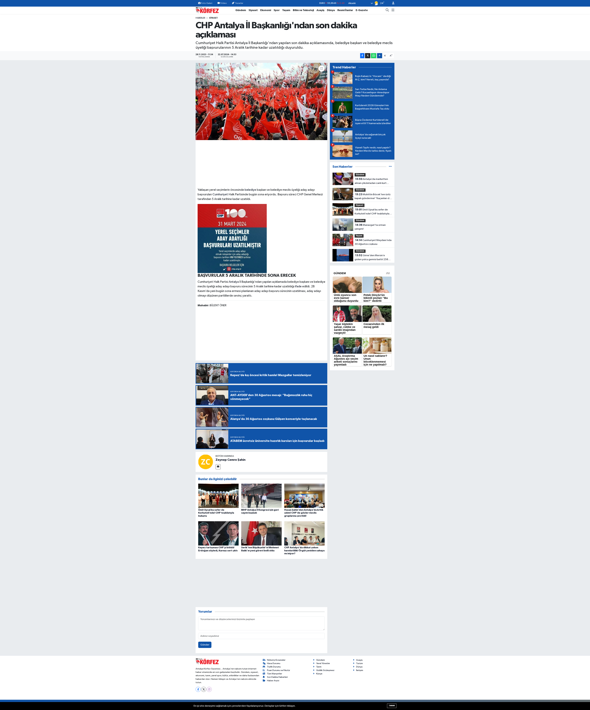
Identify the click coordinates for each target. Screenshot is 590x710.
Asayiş (320, 10)
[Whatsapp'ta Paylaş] (373, 55)
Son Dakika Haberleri (277, 677)
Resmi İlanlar (345, 10)
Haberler (200, 18)
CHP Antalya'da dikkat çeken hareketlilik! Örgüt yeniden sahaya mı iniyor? (304, 550)
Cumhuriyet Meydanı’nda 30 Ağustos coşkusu (373, 242)
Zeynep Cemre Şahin (231, 459)
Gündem (240, 10)
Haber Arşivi (273, 680)
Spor (277, 10)
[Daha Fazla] (379, 55)
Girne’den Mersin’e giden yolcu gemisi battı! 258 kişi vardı (371, 257)
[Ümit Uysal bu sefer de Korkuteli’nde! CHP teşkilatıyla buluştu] (218, 495)
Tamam (392, 705)
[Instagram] (209, 689)
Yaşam (286, 10)
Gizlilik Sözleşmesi (325, 670)
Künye (319, 674)
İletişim (359, 670)
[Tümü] (390, 166)
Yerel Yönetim (323, 663)
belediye (250, 189)
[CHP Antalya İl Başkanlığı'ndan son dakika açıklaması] (261, 101)
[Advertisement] (261, 163)
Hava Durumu (273, 663)
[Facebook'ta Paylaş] (362, 55)
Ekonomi (265, 10)
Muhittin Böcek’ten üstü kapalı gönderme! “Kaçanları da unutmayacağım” (373, 196)
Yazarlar (239, 3)
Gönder (204, 644)
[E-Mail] (218, 466)
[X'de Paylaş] (367, 55)
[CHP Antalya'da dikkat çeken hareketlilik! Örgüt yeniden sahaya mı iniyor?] (304, 533)
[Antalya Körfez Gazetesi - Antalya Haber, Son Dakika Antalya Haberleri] (207, 10)
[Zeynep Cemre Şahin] (205, 461)
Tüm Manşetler (274, 674)
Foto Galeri (206, 3)
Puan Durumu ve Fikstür (278, 670)
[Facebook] (198, 689)
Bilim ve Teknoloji (303, 10)
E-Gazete (362, 10)
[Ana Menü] (392, 10)
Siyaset (253, 10)
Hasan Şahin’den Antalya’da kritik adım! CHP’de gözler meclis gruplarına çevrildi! (303, 513)
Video (224, 3)
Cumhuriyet (220, 194)
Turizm (359, 663)
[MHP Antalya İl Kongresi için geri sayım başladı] (261, 495)
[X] (203, 689)
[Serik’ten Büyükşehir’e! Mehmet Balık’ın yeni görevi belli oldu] (261, 533)
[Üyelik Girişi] (391, 3)
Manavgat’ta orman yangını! (370, 227)
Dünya (331, 10)
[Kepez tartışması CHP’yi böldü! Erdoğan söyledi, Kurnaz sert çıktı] (218, 533)
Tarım (318, 667)
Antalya (234, 281)
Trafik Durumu (274, 667)
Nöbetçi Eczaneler (276, 660)
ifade (298, 286)
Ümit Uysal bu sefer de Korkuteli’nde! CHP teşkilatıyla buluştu (216, 513)
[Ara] (387, 10)
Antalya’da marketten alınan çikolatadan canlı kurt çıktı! (371, 181)
